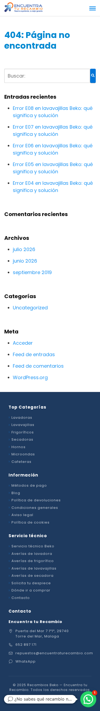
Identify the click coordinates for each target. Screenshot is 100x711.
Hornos (18, 446)
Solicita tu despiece (31, 583)
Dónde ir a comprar (30, 590)
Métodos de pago (29, 485)
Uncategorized (30, 307)
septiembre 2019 (32, 272)
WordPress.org (30, 377)
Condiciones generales (34, 507)
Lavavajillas (22, 424)
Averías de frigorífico (32, 560)
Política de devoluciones (36, 500)
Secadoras (22, 439)
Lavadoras (21, 417)
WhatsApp (25, 661)
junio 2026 (25, 261)
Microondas (23, 454)
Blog (15, 492)
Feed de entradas (34, 354)
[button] (88, 699)
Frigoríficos (22, 432)
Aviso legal (22, 514)
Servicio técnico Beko (32, 546)
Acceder (23, 343)
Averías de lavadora (31, 553)
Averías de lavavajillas (34, 568)
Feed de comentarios (38, 366)
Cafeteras (21, 461)
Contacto (20, 597)
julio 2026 (24, 249)
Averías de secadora (32, 575)
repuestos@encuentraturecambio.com (54, 653)
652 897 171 (26, 644)
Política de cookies (30, 522)
